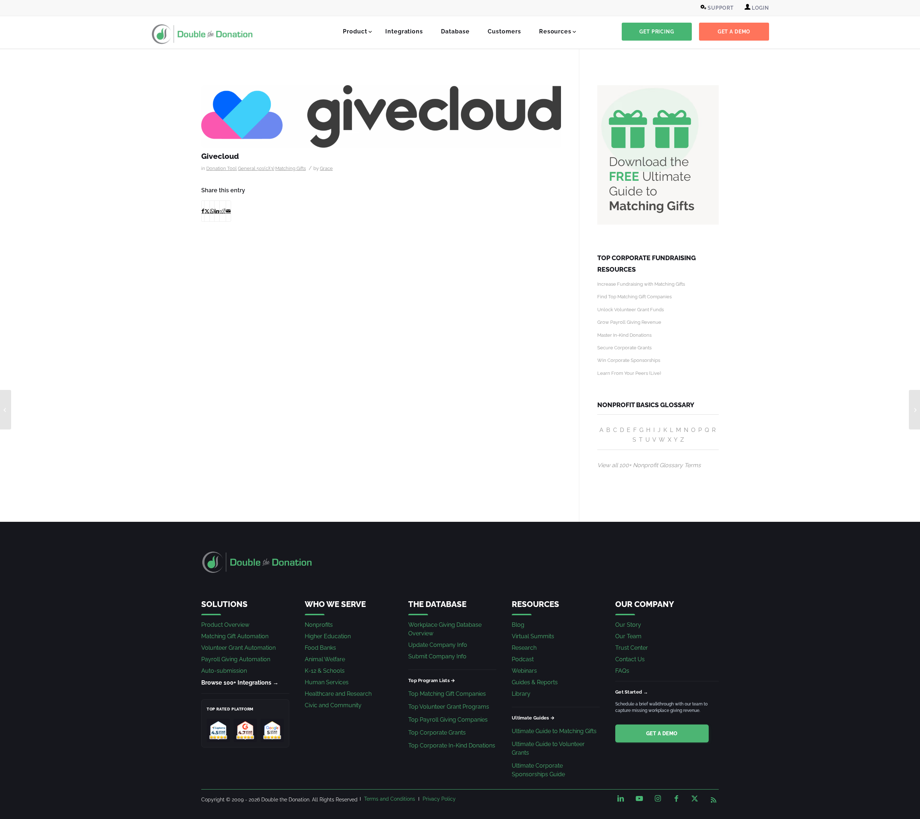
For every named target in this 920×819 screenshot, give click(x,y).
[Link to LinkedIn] (620, 798)
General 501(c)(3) (256, 168)
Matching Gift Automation (234, 636)
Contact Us (630, 659)
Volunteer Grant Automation (238, 647)
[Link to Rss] (713, 798)
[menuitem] (718, 8)
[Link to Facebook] (676, 798)
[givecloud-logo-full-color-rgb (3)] (381, 116)
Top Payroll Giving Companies (448, 719)
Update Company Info (437, 644)
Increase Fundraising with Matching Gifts (641, 284)
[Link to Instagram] (657, 798)
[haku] (5, 409)
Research (524, 647)
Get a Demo (662, 733)
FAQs (622, 670)
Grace (326, 168)
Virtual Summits (533, 636)
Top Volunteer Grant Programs (448, 706)
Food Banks (320, 647)
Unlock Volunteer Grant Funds (630, 309)
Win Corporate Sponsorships (628, 360)
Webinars (524, 670)
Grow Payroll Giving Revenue (629, 322)
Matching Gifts (290, 168)
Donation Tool (221, 168)
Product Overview (225, 624)
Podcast (523, 659)
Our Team (628, 636)
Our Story (628, 624)
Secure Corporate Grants (624, 347)
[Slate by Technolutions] (914, 409)
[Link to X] (694, 798)
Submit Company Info (437, 656)
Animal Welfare (325, 659)
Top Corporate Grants (437, 732)
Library (521, 693)
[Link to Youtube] (639, 798)
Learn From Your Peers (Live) (629, 373)
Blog (518, 624)
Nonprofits (319, 624)
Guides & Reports (535, 682)
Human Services (327, 682)
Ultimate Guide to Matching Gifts (554, 731)
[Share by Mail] (228, 211)
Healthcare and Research (338, 693)
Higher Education (328, 636)
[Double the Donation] (202, 34)
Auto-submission (224, 670)
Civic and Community (333, 705)
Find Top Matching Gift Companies (634, 296)
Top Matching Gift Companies (447, 693)
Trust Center (631, 647)
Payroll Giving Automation (235, 659)
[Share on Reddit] (223, 211)
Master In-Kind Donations (624, 335)
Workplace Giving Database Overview (445, 629)
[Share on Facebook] (203, 211)
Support (720, 8)
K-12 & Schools (325, 670)
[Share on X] (207, 211)
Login (759, 8)
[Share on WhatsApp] (212, 211)
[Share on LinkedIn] (217, 211)
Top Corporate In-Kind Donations (451, 745)
